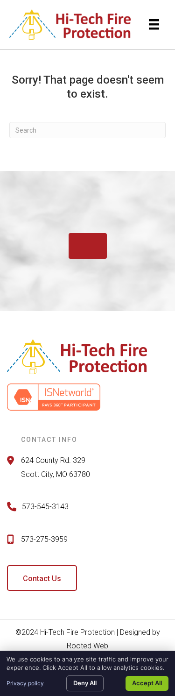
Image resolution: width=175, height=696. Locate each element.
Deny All (85, 683)
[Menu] (154, 24)
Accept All (147, 683)
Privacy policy (25, 683)
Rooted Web (87, 645)
